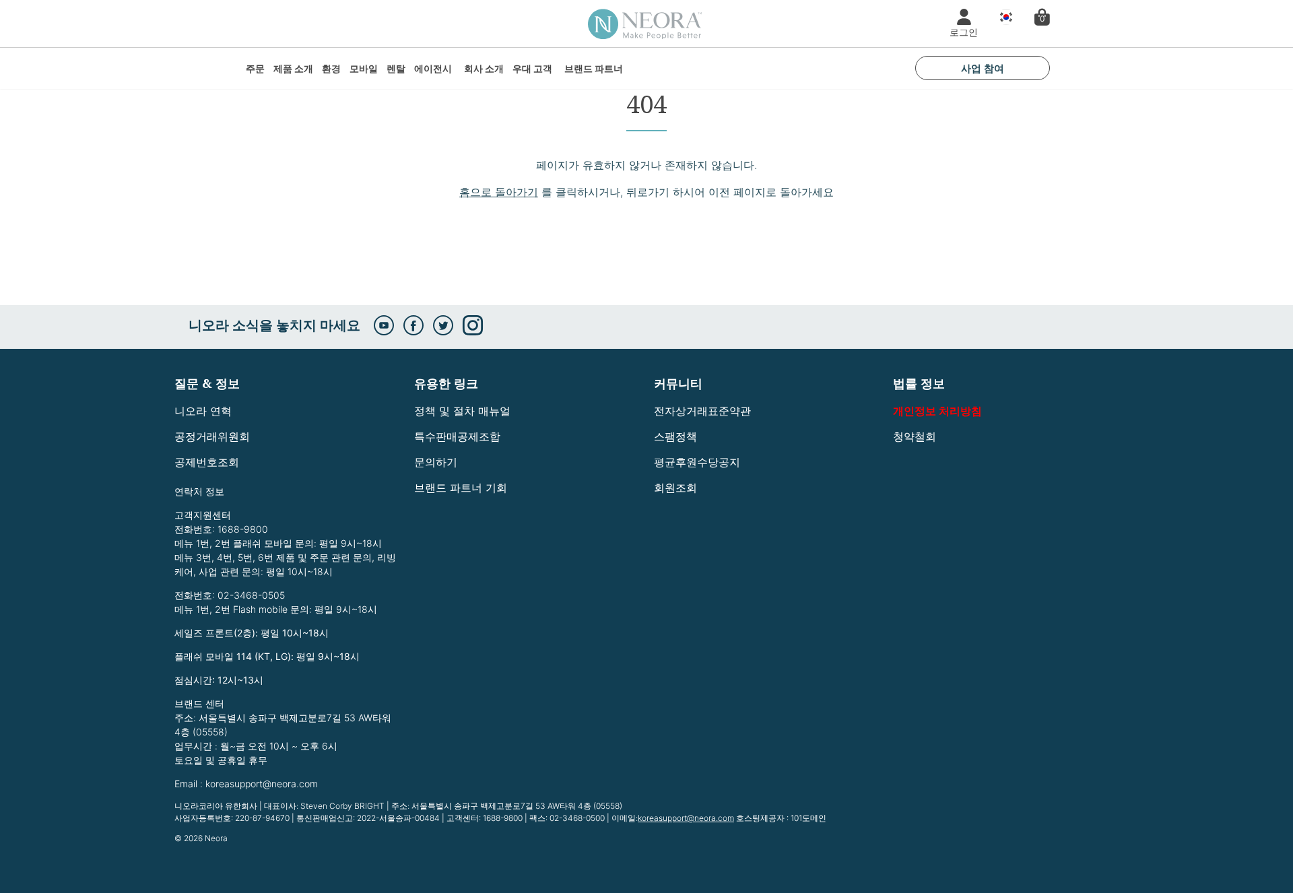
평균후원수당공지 (697, 462)
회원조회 (675, 487)
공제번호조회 (206, 462)
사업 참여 (982, 68)
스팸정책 (675, 436)
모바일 (364, 68)
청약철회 (914, 436)
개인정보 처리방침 (937, 411)
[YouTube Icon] (384, 325)
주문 (255, 68)
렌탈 (396, 68)
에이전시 (433, 68)
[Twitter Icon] (443, 325)
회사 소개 (484, 68)
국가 (1002, 17)
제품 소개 (293, 68)
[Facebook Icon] (413, 325)
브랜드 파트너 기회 (460, 487)
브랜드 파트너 (593, 68)
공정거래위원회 (212, 436)
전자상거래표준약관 (702, 411)
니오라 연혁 (203, 411)
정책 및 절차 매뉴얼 (462, 411)
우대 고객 (532, 68)
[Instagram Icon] (473, 325)
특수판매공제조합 (457, 436)
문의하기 (435, 462)
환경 (331, 68)
